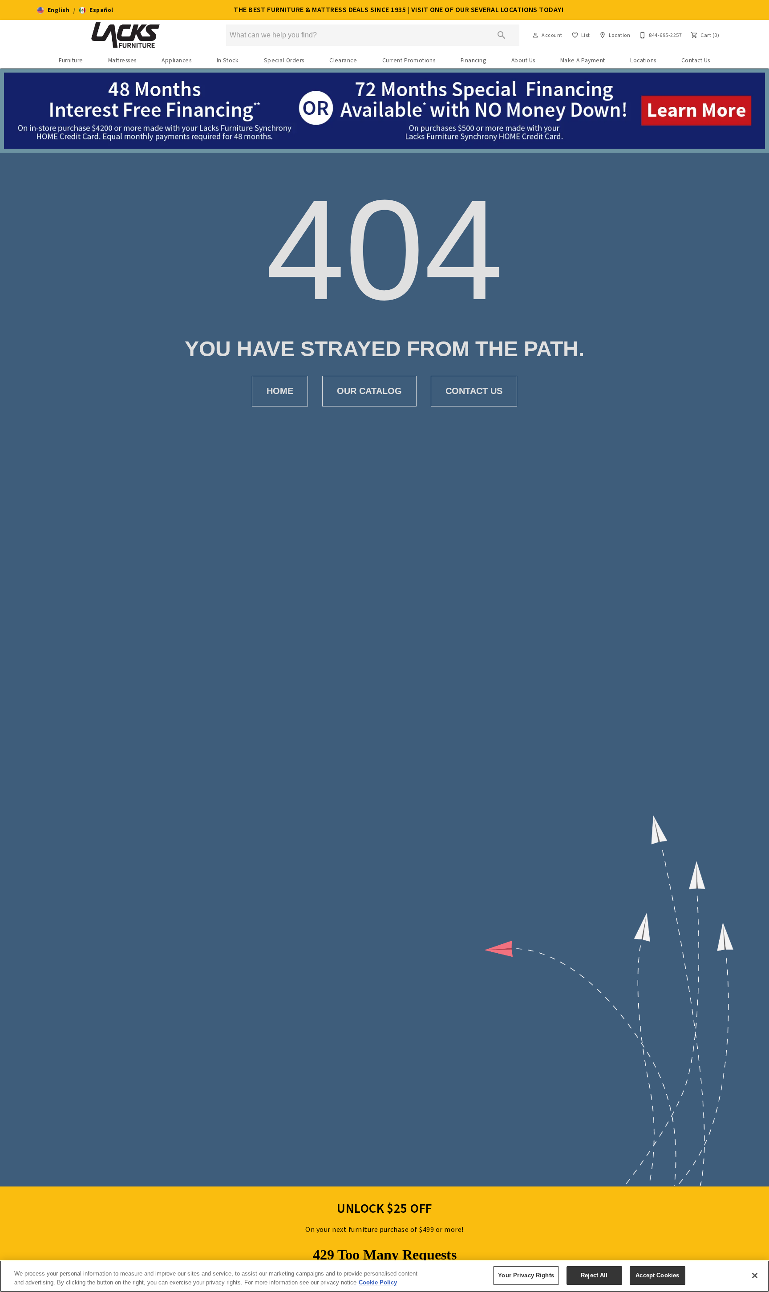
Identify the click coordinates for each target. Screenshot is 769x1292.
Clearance (343, 60)
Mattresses (122, 60)
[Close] (755, 1275)
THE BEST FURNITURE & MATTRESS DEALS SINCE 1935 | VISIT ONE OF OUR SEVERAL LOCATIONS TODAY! (398, 10)
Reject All (594, 1275)
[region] (384, 1276)
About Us (523, 60)
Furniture (71, 60)
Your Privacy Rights (526, 1275)
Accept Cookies (657, 1275)
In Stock (228, 60)
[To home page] (126, 35)
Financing (473, 60)
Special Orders (284, 60)
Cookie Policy (378, 1282)
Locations (643, 60)
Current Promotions (409, 60)
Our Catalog (369, 391)
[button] (53, 10)
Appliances (176, 60)
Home (280, 391)
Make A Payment (582, 60)
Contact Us (695, 60)
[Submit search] (501, 35)
